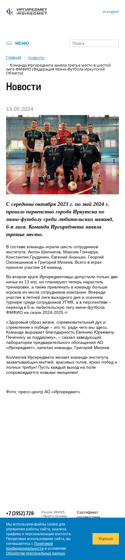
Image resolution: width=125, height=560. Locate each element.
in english (111, 12)
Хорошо (106, 539)
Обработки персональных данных (35, 553)
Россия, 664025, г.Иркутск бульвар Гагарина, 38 (54, 516)
